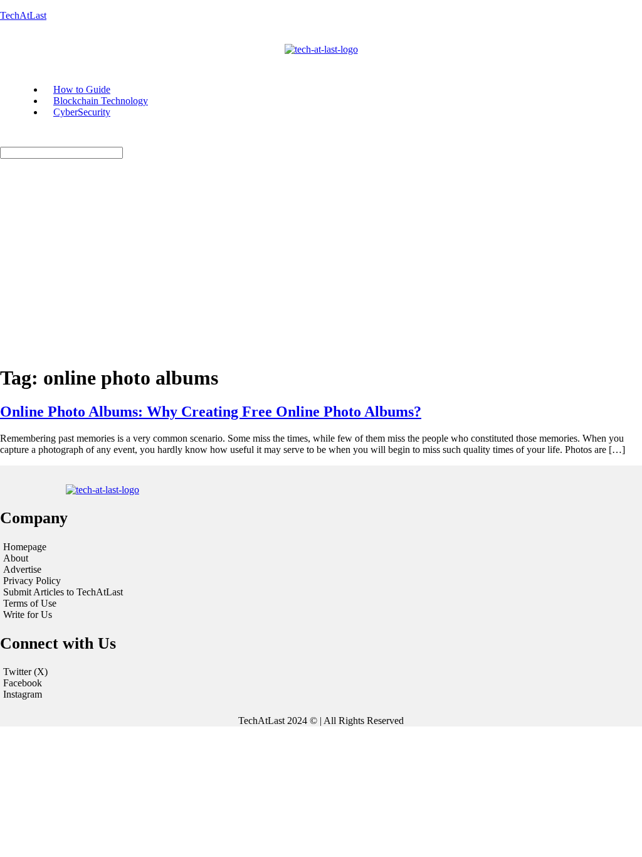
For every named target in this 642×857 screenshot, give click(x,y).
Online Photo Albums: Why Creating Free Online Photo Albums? (210, 411)
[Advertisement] (321, 265)
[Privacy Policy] (110, 581)
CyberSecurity (81, 112)
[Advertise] (110, 569)
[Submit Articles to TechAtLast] (110, 592)
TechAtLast (23, 15)
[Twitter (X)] (321, 672)
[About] (110, 558)
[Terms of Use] (110, 603)
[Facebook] (321, 683)
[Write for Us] (110, 614)
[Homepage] (110, 547)
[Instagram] (321, 694)
